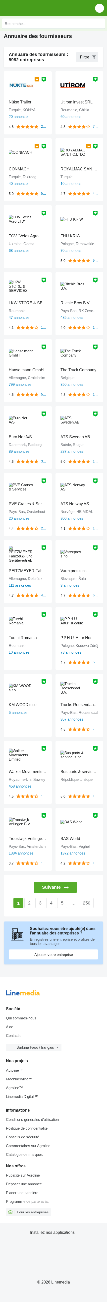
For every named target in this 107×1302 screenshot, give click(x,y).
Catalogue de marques (24, 1154)
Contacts (13, 1035)
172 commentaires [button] (96, 327)
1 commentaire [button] (96, 461)
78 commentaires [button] (96, 126)
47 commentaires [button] (96, 193)
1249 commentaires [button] (44, 863)
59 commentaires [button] (44, 394)
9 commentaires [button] (96, 260)
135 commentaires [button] (44, 796)
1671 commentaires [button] (96, 863)
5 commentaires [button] (44, 193)
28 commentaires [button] (44, 528)
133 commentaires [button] (44, 327)
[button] (99, 8)
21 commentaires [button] (44, 126)
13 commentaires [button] (96, 528)
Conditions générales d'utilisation (32, 1119)
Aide (9, 1027)
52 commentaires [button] (96, 662)
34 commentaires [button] (44, 461)
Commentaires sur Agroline (28, 1146)
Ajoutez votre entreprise (53, 954)
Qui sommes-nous (21, 1018)
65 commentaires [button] (96, 595)
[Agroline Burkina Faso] (32, 8)
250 (86, 902)
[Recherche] (100, 23)
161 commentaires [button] (96, 394)
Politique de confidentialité (27, 1128)
